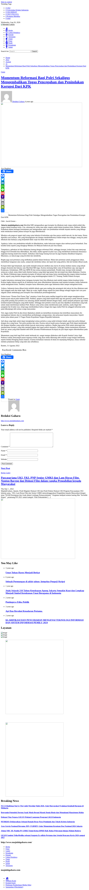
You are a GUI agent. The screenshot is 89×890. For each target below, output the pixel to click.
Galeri (8, 473)
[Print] (44, 203)
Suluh (8, 863)
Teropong (9, 866)
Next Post (5, 468)
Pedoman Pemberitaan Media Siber (18, 885)
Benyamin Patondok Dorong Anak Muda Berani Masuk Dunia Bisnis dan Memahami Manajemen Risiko (42, 813)
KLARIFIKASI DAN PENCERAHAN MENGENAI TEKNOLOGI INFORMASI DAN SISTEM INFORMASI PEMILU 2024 (45, 621)
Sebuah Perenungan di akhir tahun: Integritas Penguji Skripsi (35, 581)
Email (4, 455)
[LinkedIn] (44, 182)
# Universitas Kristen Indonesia (17, 10)
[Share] (44, 210)
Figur (8, 849)
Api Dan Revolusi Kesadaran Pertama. (24, 611)
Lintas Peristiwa (11, 857)
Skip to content (6, 2)
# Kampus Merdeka (13, 16)
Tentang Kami (11, 881)
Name (4, 451)
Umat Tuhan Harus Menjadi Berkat (23, 572)
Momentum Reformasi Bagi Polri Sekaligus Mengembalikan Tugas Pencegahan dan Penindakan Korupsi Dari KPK (42, 82)
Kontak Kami (11, 883)
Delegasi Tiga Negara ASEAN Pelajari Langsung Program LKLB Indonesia (31, 817)
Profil (8, 861)
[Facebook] (44, 175)
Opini (3, 72)
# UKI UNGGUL (12, 14)
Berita (3, 473)
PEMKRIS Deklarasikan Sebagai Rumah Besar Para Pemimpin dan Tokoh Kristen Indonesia (38, 822)
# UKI (8, 8)
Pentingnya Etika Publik (17, 602)
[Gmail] (44, 193)
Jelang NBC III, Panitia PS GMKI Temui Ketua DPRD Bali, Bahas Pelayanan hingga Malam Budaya (41, 831)
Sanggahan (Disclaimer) (14, 887)
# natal (8, 18)
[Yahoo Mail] (44, 196)
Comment (5, 447)
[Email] (44, 200)
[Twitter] (44, 179)
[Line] (44, 189)
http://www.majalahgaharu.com (12, 421)
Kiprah (8, 855)
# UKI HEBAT (11, 12)
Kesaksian (9, 853)
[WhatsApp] (44, 186)
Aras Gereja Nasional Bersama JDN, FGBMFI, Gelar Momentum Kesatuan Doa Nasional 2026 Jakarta (41, 826)
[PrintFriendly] (44, 207)
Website (4, 459)
